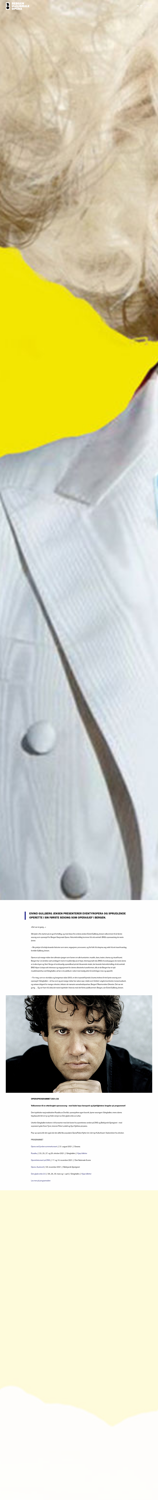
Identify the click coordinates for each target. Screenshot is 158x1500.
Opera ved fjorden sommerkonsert (44, 1146)
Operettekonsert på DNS (40, 1160)
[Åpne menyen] (150, 6)
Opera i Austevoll (37, 1167)
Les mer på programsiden (40, 1181)
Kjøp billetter (82, 1153)
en (138, 6)
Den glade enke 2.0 (38, 1174)
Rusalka (34, 1153)
